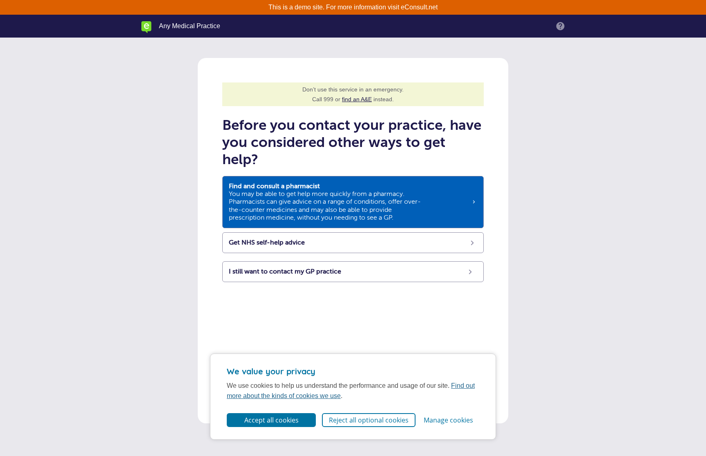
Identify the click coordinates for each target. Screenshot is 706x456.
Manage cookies (448, 420)
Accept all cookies (271, 420)
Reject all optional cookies (369, 420)
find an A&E (357, 99)
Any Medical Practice (189, 26)
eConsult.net (419, 7)
